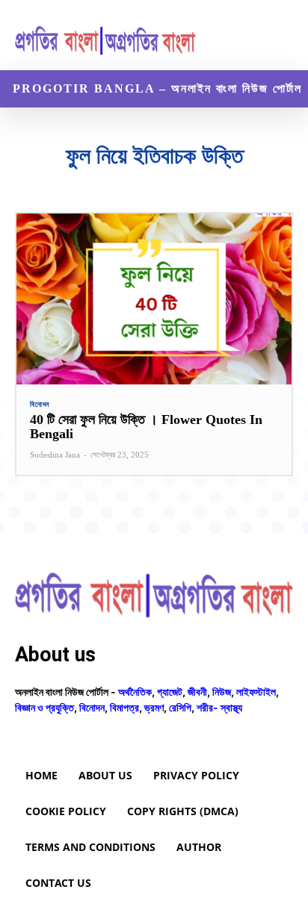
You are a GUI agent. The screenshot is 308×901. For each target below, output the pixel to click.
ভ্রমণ (154, 707)
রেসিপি (180, 707)
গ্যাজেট (169, 691)
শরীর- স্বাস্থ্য (219, 707)
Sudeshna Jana (55, 454)
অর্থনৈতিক (135, 691)
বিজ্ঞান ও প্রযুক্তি (44, 707)
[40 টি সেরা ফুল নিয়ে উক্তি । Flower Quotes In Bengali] (154, 298)
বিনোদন (39, 404)
